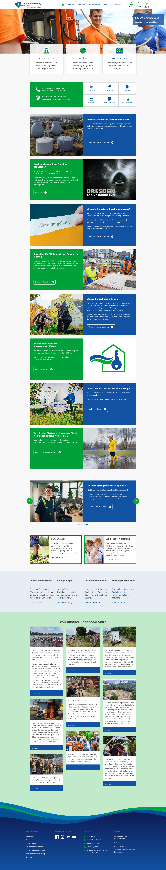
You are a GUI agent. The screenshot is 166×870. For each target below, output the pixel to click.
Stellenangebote (93, 847)
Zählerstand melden (94, 840)
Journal (118, 5)
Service (71, 5)
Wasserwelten (94, 5)
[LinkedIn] (68, 837)
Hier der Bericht (42, 282)
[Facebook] (57, 837)
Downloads (91, 836)
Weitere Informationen (98, 142)
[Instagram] (62, 837)
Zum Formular (41, 369)
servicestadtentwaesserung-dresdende (125, 851)
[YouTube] (74, 837)
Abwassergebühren (94, 843)
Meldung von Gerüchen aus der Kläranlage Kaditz (98, 851)
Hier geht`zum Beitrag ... (100, 502)
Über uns (107, 5)
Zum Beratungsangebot (45, 452)
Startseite (63, 4)
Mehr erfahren (94, 409)
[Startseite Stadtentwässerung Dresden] (28, 5)
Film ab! (38, 192)
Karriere (81, 5)
